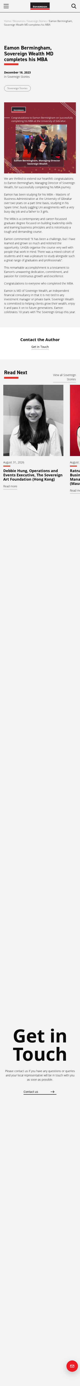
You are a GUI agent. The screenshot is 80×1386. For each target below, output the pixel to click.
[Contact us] (72, 1366)
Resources (19, 21)
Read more (10, 486)
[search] (74, 6)
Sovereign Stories (37, 21)
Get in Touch (40, 347)
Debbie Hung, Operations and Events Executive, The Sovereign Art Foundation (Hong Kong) (33, 475)
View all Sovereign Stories (64, 377)
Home (7, 21)
